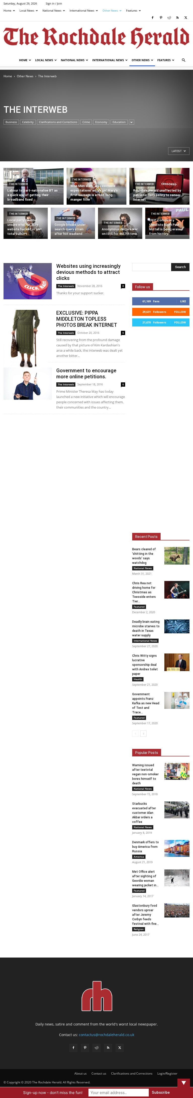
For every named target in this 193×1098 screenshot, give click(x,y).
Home (7, 10)
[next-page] (143, 733)
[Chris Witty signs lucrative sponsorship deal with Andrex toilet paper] (176, 662)
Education (119, 122)
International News (82, 10)
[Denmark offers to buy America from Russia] (176, 848)
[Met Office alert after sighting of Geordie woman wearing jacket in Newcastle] (176, 877)
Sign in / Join (54, 3)
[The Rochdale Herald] (96, 38)
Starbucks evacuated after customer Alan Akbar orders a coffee (144, 813)
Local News (27, 10)
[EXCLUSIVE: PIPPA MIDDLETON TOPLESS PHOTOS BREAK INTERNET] (28, 339)
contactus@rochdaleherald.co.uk (106, 1034)
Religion (138, 929)
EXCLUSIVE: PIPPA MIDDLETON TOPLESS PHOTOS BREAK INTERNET (86, 319)
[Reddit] (169, 17)
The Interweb (18, 184)
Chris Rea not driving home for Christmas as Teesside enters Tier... (144, 592)
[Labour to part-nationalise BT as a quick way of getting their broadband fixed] (34, 188)
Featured (139, 606)
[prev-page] (135, 733)
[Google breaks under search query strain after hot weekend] (73, 222)
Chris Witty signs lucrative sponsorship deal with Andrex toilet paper (145, 665)
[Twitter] (185, 17)
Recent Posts (146, 537)
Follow (180, 312)
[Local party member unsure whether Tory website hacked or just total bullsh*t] (26, 224)
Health (138, 679)
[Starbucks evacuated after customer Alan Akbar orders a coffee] (176, 809)
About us (80, 1073)
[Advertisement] (30, 107)
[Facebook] (152, 17)
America (139, 856)
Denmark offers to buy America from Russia (145, 846)
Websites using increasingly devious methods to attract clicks (88, 272)
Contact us (98, 1073)
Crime (86, 122)
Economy (101, 122)
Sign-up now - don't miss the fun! (52, 1092)
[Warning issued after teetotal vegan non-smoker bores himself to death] (176, 771)
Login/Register (167, 1073)
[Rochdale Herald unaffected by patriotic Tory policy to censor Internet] (159, 187)
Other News (110, 10)
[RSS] (177, 17)
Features (131, 10)
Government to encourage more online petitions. (86, 374)
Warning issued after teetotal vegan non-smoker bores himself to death (145, 774)
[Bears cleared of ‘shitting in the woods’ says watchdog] (176, 556)
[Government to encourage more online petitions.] (28, 384)
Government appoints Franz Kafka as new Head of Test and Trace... (145, 703)
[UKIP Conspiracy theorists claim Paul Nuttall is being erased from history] (167, 221)
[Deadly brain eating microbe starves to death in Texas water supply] (176, 626)
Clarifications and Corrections (58, 122)
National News (51, 10)
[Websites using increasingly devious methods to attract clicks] (28, 281)
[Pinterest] (161, 17)
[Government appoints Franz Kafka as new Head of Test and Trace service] (176, 700)
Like (183, 301)
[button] (183, 60)
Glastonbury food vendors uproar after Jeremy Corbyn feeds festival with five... (145, 915)
